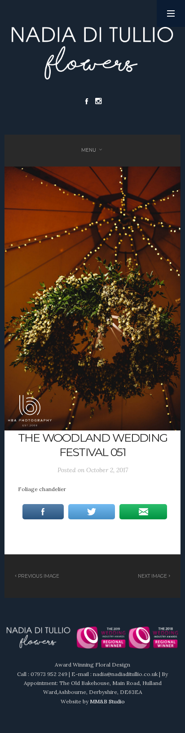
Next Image (152, 576)
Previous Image (38, 576)
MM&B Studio (107, 701)
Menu (88, 150)
